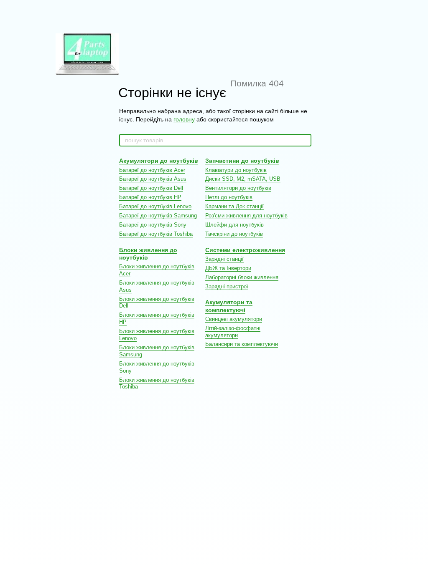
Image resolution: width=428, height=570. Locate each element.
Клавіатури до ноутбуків (236, 170)
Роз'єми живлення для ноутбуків (246, 215)
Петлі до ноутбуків (228, 197)
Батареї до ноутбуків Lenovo (155, 206)
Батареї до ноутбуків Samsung (158, 215)
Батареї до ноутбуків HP (150, 197)
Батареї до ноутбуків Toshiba (156, 234)
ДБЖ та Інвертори (228, 268)
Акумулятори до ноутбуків (158, 160)
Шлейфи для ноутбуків (234, 225)
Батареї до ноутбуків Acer (152, 170)
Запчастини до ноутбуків (242, 160)
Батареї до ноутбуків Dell (151, 188)
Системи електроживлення (245, 250)
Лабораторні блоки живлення (241, 277)
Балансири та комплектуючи (241, 344)
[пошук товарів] (304, 140)
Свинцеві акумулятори (233, 319)
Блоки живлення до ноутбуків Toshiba (156, 383)
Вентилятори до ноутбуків (238, 188)
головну (184, 119)
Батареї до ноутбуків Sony (152, 225)
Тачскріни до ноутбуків (234, 234)
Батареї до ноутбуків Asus (152, 179)
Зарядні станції (224, 259)
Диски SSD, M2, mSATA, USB (242, 179)
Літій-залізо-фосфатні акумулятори (232, 331)
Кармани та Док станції (234, 206)
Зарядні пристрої (226, 286)
